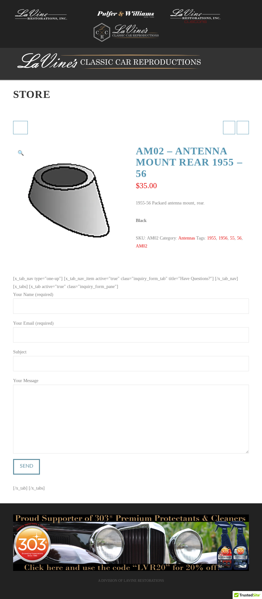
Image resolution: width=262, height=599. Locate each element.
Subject (20, 352)
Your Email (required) (33, 323)
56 (239, 238)
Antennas (186, 238)
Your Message (25, 380)
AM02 (141, 246)
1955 (211, 238)
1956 (223, 238)
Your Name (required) (33, 294)
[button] (20, 153)
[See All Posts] (20, 127)
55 (232, 238)
